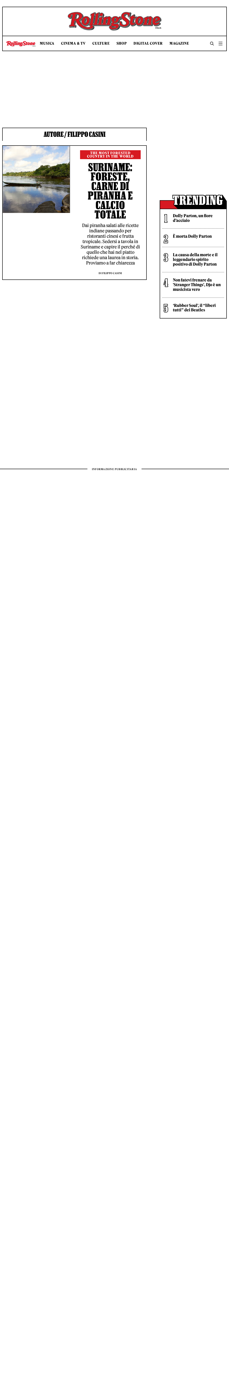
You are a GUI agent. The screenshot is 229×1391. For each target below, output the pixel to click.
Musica (47, 43)
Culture (101, 43)
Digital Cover (148, 43)
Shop (122, 43)
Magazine (179, 43)
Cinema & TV (73, 43)
